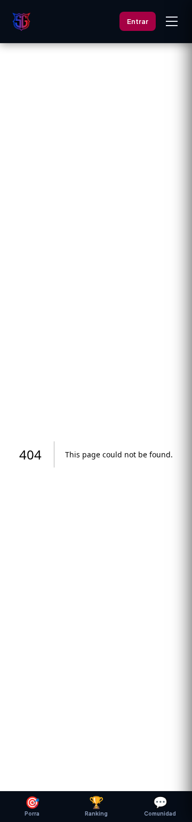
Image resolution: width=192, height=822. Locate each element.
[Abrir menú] (171, 21)
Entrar (137, 21)
